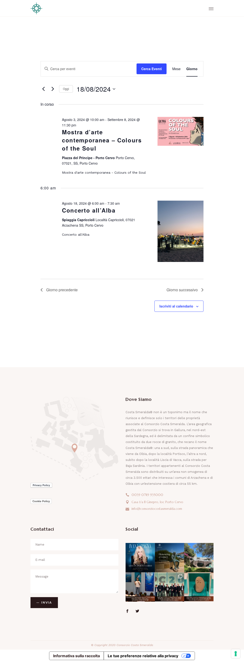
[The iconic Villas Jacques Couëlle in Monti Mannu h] (199, 557)
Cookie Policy (41, 501)
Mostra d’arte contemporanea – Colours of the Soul (102, 140)
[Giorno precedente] (43, 89)
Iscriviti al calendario (176, 306)
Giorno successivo (182, 289)
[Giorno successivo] (53, 89)
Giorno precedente (62, 289)
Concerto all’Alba (89, 210)
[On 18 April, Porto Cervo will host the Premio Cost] (199, 587)
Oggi (66, 89)
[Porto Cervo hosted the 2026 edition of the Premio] (169, 587)
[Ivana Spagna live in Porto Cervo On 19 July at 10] (140, 557)
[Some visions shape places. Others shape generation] (169, 557)
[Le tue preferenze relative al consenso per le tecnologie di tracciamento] (235, 653)
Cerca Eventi (151, 68)
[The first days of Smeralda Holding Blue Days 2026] (140, 587)
